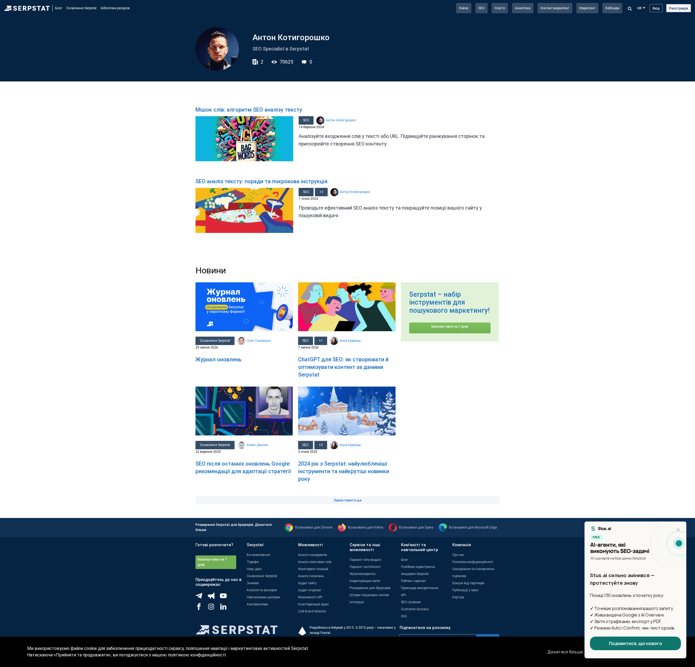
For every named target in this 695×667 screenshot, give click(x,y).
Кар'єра (458, 597)
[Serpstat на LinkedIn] (226, 608)
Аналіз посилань (311, 576)
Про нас (458, 555)
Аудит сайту (307, 583)
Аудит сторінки (309, 590)
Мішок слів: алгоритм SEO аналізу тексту (248, 109)
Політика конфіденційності (472, 562)
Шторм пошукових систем (369, 595)
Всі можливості (258, 555)
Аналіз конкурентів (312, 555)
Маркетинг (587, 8)
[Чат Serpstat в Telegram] (201, 597)
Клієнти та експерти (262, 590)
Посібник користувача (418, 567)
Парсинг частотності (365, 567)
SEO (481, 8)
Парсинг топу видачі (365, 560)
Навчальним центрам (263, 597)
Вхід (656, 8)
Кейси (463, 8)
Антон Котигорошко (341, 120)
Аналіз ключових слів (314, 562)
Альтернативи (257, 604)
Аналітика (522, 8)
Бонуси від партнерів (468, 583)
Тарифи (253, 562)
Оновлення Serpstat (81, 8)
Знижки (253, 583)
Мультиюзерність (362, 574)
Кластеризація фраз (313, 604)
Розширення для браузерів (370, 588)
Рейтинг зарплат (413, 581)
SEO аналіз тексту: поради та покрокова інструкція (261, 181)
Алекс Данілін (257, 445)
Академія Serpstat (415, 574)
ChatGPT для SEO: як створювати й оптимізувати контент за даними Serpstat (343, 367)
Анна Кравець (350, 341)
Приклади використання (419, 588)
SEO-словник (411, 602)
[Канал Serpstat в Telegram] (226, 597)
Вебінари (612, 8)
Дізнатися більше (565, 652)
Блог (58, 8)
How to (500, 8)
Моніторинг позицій (313, 569)
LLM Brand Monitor (312, 611)
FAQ (404, 616)
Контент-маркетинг (555, 8)
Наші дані (254, 569)
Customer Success (415, 609)
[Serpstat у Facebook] (201, 608)
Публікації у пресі (465, 590)
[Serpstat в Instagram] (214, 608)
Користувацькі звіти (365, 581)
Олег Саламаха (259, 341)
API (403, 595)
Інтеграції (357, 602)
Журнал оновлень (218, 359)
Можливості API (310, 597)
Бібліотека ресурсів (115, 8)
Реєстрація (678, 8)
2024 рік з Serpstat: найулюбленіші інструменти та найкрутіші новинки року (343, 471)
